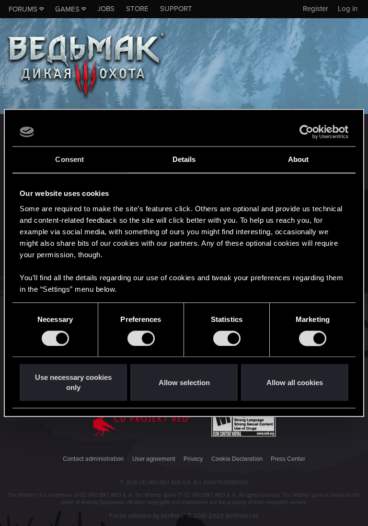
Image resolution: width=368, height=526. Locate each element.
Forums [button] (23, 9)
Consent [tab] (69, 159)
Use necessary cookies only (73, 383)
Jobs (106, 8)
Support (176, 8)
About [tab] (298, 159)
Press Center (288, 459)
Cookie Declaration (237, 459)
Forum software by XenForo (184, 516)
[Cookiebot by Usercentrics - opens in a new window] (306, 132)
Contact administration (93, 459)
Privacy (193, 459)
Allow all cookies (294, 382)
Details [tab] (184, 159)
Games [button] (67, 9)
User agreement (153, 459)
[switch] (141, 338)
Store (137, 8)
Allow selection (184, 382)
